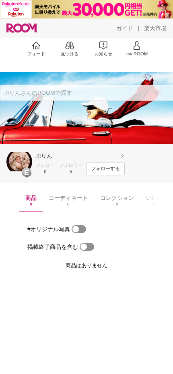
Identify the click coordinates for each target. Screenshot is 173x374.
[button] (19, 162)
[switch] (79, 229)
